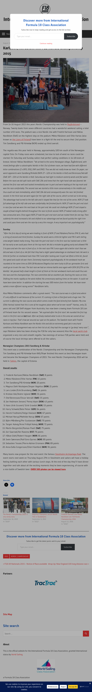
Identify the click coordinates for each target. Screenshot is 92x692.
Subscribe (71, 36)
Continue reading (46, 43)
